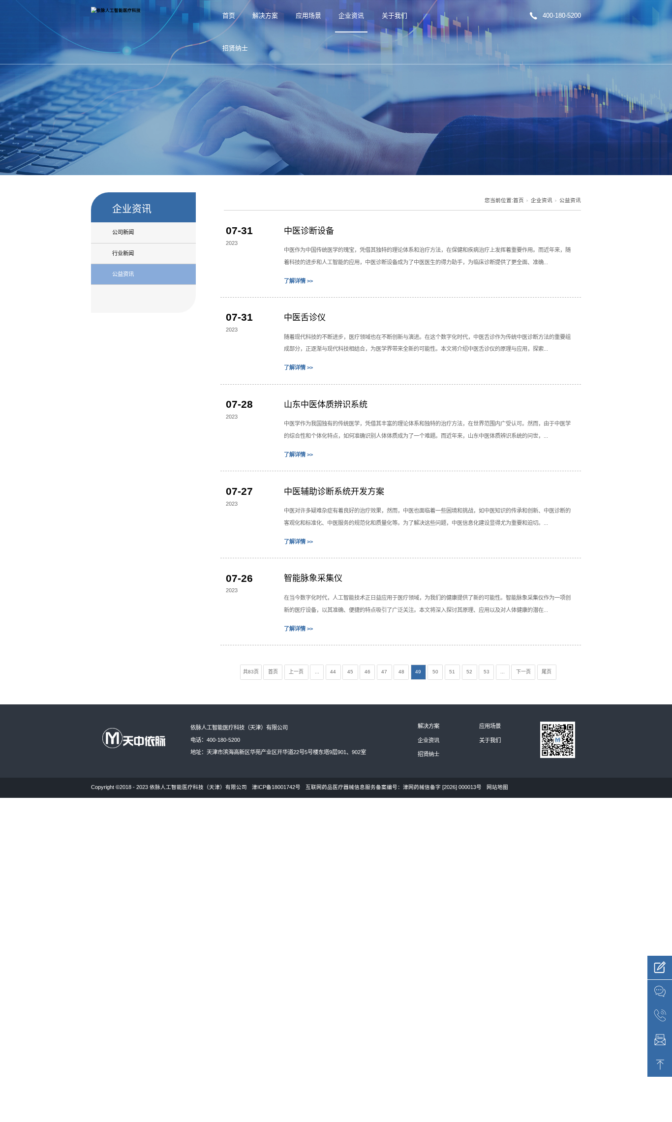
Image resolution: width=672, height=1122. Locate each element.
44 (333, 671)
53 (486, 671)
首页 (228, 15)
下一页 (523, 671)
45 (350, 671)
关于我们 (394, 15)
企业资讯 (351, 15)
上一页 (296, 671)
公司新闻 (123, 232)
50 (435, 671)
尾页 (546, 671)
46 (367, 671)
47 (384, 671)
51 (452, 671)
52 (469, 671)
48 (401, 671)
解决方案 (265, 15)
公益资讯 (123, 274)
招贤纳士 (235, 48)
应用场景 (308, 15)
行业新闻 (123, 253)
